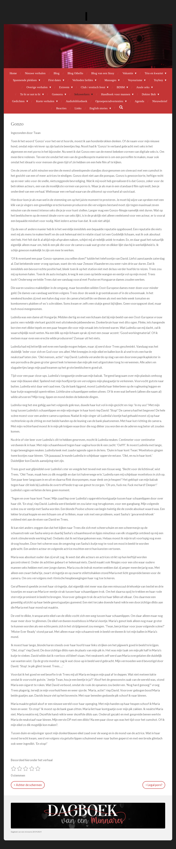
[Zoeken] (121, 107)
